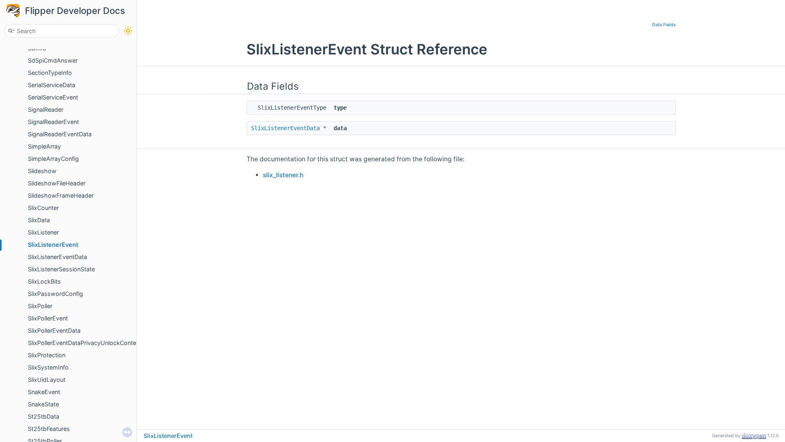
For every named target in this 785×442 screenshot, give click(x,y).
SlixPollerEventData (54, 330)
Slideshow (42, 170)
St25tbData (43, 416)
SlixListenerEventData (57, 256)
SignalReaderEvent (53, 121)
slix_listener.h (283, 175)
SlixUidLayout (46, 379)
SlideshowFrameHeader (61, 195)
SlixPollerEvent (48, 318)
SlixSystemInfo (48, 367)
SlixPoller (40, 305)
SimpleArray (44, 146)
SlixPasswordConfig (55, 293)
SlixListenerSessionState (61, 269)
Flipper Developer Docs (75, 10)
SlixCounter (43, 207)
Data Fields (664, 24)
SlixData (39, 219)
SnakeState (43, 404)
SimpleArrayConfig (53, 158)
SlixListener (43, 232)
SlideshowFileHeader (56, 183)
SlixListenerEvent (53, 244)
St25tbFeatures (49, 428)
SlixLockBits (44, 281)
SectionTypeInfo (50, 72)
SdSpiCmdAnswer (53, 60)
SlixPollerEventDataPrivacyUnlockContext (84, 342)
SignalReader (45, 109)
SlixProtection (46, 355)
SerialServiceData (51, 84)
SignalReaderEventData (60, 134)
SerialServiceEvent (53, 97)
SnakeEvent (44, 391)
